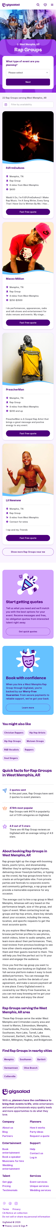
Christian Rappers (13, 732)
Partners (7, 1135)
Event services (38, 1181)
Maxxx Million (15, 278)
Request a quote (39, 1135)
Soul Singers (11, 758)
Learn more (28, 707)
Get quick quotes (28, 631)
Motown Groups (35, 741)
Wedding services (40, 1190)
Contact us (36, 1153)
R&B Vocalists (11, 749)
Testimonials (9, 1190)
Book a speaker (11, 1156)
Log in (33, 1157)
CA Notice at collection (14, 1213)
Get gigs (7, 1181)
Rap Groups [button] (28, 49)
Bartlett (41, 1059)
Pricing (6, 1186)
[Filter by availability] (31, 104)
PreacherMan (15, 389)
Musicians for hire (13, 1161)
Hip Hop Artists (37, 732)
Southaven (25, 1059)
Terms (5, 1209)
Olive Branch (30, 1068)
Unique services (39, 1186)
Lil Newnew (13, 500)
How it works (37, 1127)
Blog (5, 1131)
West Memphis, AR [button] (29, 44)
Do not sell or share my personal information (26, 1216)
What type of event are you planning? (22, 63)
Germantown (11, 1068)
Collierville (10, 1076)
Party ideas (36, 1131)
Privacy (16, 1209)
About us (7, 1127)
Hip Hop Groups (12, 741)
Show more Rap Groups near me (28, 552)
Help (32, 1149)
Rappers (29, 749)
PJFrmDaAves (15, 167)
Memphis (9, 1059)
